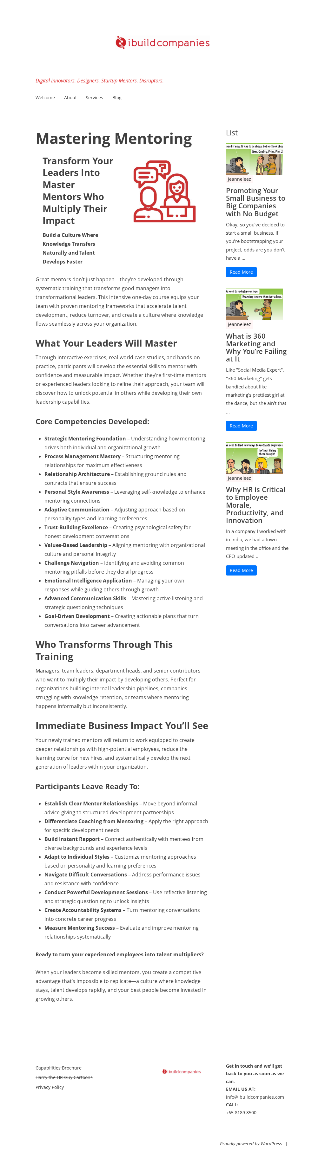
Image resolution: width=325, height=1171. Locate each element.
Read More (241, 272)
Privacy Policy (50, 1087)
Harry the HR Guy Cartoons (64, 1077)
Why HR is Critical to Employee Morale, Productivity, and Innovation (255, 504)
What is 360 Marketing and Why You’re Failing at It (256, 347)
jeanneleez (239, 179)
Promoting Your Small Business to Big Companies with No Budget (255, 201)
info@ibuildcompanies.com (255, 1097)
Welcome (45, 97)
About (70, 97)
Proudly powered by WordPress (251, 1144)
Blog (117, 97)
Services (94, 97)
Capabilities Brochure (59, 1068)
